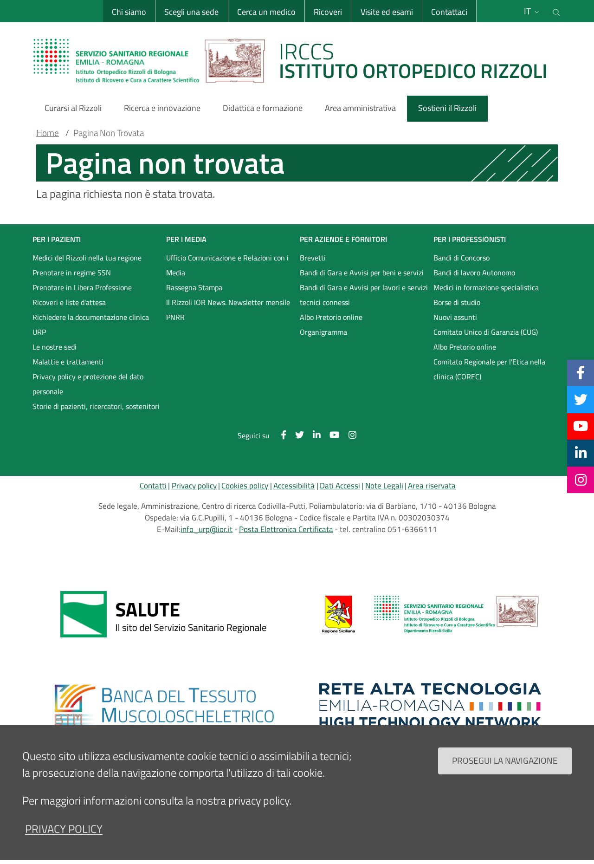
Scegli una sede (191, 12)
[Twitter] (581, 399)
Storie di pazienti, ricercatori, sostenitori (96, 406)
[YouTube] (580, 426)
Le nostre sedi (54, 346)
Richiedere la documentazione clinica (90, 317)
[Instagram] (581, 479)
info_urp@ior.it (206, 529)
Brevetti (313, 257)
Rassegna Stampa (194, 287)
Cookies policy (244, 486)
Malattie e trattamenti (67, 361)
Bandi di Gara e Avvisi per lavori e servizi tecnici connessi (364, 295)
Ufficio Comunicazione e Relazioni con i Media (227, 265)
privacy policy (64, 828)
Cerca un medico (266, 12)
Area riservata (432, 486)
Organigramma (323, 332)
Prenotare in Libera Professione (82, 287)
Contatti (153, 486)
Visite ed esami (387, 12)
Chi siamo (129, 12)
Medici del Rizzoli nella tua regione (87, 257)
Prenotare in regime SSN (71, 272)
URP (39, 332)
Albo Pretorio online (331, 317)
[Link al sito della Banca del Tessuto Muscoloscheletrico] (164, 705)
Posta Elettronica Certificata (286, 529)
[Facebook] (580, 373)
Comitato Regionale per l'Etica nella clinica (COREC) (489, 369)
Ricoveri (328, 12)
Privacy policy (194, 486)
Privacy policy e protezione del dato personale (87, 384)
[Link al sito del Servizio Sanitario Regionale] (164, 614)
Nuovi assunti (455, 317)
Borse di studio (456, 302)
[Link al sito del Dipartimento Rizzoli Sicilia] (430, 614)
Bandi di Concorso (461, 257)
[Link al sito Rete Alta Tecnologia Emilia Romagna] (430, 705)
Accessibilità (294, 486)
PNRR (175, 317)
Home (47, 133)
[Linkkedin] (581, 452)
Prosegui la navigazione (505, 760)
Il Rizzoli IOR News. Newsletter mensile (228, 302)
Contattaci (449, 12)
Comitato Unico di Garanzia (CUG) (485, 332)
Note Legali (384, 486)
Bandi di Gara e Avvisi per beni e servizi (362, 272)
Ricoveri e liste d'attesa (69, 302)
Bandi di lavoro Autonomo (474, 272)
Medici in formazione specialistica (486, 287)
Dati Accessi (340, 486)
